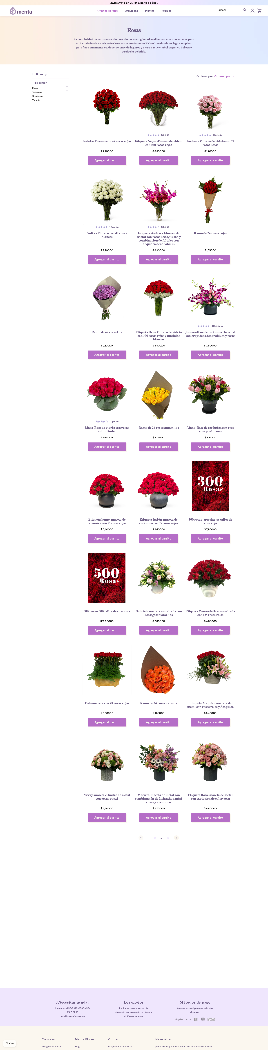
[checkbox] (50, 88)
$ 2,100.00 (107, 345)
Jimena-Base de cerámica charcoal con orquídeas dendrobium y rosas (210, 333)
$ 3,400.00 (107, 529)
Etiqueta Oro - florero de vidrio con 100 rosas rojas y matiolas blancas (159, 335)
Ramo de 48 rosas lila (107, 332)
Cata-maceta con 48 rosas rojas (107, 703)
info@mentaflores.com (73, 1016)
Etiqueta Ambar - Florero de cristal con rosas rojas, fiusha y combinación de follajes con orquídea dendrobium (159, 238)
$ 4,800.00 (210, 621)
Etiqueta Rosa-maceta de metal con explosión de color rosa (210, 796)
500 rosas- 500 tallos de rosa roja (107, 611)
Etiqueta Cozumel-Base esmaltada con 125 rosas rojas (210, 613)
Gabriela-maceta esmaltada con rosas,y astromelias (159, 613)
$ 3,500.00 (158, 151)
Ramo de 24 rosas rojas (210, 233)
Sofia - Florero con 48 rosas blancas (107, 235)
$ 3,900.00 (158, 250)
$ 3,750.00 (159, 808)
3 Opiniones (217, 326)
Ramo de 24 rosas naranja (158, 703)
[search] (232, 10)
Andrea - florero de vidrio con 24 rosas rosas (210, 143)
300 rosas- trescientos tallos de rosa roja (210, 521)
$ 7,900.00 (210, 529)
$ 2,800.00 (158, 621)
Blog (77, 1046)
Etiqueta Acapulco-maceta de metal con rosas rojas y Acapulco (210, 704)
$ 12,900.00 (107, 621)
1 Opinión (165, 135)
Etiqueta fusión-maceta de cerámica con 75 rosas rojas (158, 521)
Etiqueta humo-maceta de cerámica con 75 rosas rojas (107, 521)
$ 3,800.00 (158, 345)
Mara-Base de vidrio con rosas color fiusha (107, 429)
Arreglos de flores (51, 1046)
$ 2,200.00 (107, 151)
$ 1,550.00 (107, 437)
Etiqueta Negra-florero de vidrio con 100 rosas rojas (158, 143)
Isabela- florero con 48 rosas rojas (107, 141)
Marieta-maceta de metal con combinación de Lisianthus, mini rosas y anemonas (158, 798)
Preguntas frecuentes (120, 1046)
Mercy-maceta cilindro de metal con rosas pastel (107, 796)
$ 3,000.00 (107, 713)
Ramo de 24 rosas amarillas (159, 427)
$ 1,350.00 (210, 250)
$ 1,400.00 (210, 151)
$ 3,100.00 (210, 437)
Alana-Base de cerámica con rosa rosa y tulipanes (210, 429)
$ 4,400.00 (210, 808)
